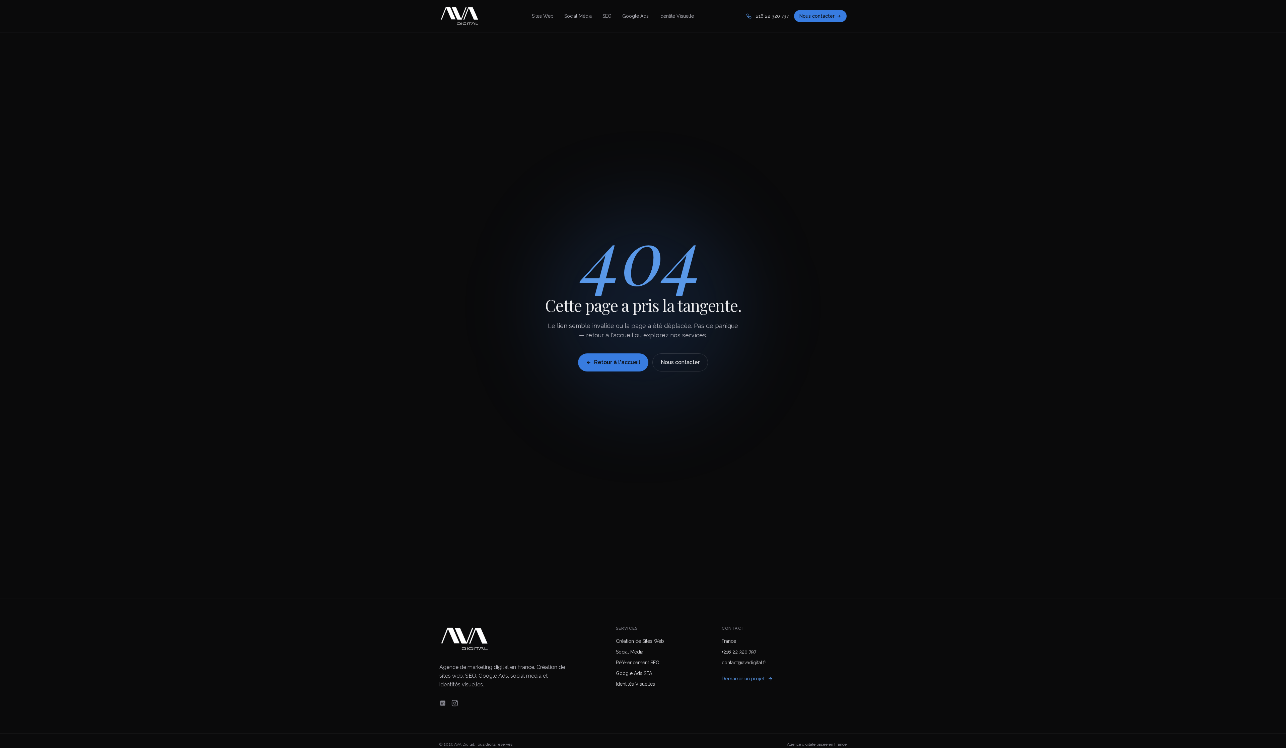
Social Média (578, 16)
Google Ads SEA (634, 673)
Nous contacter (817, 16)
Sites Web (543, 16)
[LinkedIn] (442, 703)
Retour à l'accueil (617, 362)
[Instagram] (454, 703)
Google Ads (635, 16)
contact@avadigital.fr (744, 662)
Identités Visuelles (635, 684)
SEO (607, 16)
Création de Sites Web (640, 641)
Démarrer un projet (743, 678)
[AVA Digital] (459, 16)
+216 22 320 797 (771, 16)
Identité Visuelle (676, 16)
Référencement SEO (637, 662)
